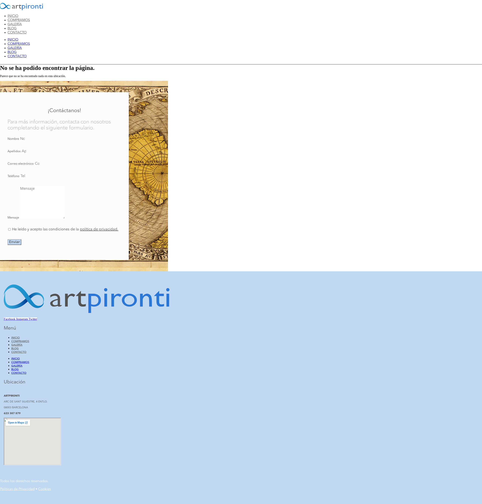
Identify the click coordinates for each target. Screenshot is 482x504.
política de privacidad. (99, 229)
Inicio (13, 16)
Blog (12, 28)
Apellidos (14, 151)
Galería (15, 24)
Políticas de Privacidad (17, 489)
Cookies (44, 489)
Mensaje (14, 217)
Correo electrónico (21, 163)
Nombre (14, 139)
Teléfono (14, 176)
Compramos (19, 20)
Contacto (17, 32)
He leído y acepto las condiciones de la (65, 229)
